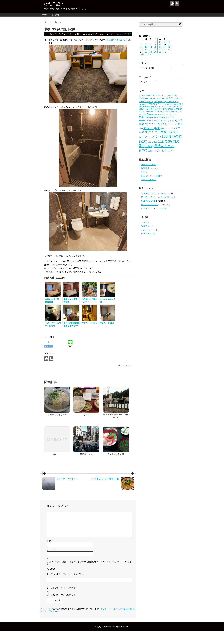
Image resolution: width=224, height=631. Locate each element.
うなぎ (172, 121)
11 (169, 44)
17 (164, 47)
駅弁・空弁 (164, 150)
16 (160, 47)
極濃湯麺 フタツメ (149, 168)
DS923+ (149, 102)
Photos (44, 15)
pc (144, 114)
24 (164, 49)
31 (164, 52)
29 (155, 52)
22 (155, 49)
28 (150, 52)
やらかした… (147, 208)
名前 (50, 541)
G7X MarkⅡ (157, 106)
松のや (144, 172)
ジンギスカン (168, 128)
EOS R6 (154, 104)
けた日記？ (54, 4)
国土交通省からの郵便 (151, 176)
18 (169, 47)
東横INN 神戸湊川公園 (116, 40)
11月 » (148, 54)
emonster (143, 104)
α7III (164, 120)
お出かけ (111, 34)
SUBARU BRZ (148, 193)
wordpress (153, 117)
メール (51, 550)
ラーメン (157, 136)
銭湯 (151, 151)
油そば (153, 142)
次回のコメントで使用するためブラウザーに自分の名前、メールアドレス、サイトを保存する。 (89, 563)
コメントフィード (149, 230)
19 (141, 49)
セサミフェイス (148, 180)
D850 (164, 99)
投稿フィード (147, 226)
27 (146, 52)
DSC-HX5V (160, 102)
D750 (157, 98)
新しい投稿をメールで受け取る (61, 595)
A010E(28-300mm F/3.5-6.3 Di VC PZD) (153, 95)
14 (150, 47)
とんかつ (158, 124)
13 (146, 47)
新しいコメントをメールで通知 (61, 588)
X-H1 (165, 117)
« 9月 (141, 54)
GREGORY (177, 106)
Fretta (146, 106)
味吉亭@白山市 (148, 165)
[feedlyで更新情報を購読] (172, 3)
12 (141, 47)
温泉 (165, 141)
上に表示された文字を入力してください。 (66, 574)
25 (169, 49)
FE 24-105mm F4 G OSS (169, 104)
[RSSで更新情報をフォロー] (177, 3)
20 (146, 49)
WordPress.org (148, 233)
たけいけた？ (55, 15)
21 (150, 49)
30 (160, 52)
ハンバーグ (160, 132)
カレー (152, 128)
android (172, 96)
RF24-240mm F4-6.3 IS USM (160, 114)
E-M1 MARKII (172, 102)
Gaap (167, 106)
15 (155, 47)
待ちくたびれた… (149, 197)
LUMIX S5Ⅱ (155, 109)
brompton (146, 98)
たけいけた (126, 365)
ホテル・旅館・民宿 (123, 34)
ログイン (145, 222)
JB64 (144, 109)
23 (160, 49)
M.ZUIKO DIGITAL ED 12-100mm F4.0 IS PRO (161, 112)
